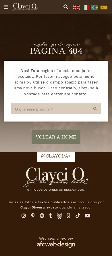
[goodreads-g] (69, 216)
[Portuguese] (94, 7)
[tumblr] (50, 216)
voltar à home (56, 136)
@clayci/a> (56, 155)
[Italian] (85, 7)
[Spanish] (103, 7)
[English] (75, 7)
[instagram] (24, 216)
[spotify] (42, 216)
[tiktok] (78, 216)
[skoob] (59, 218)
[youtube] (87, 216)
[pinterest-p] (33, 216)
